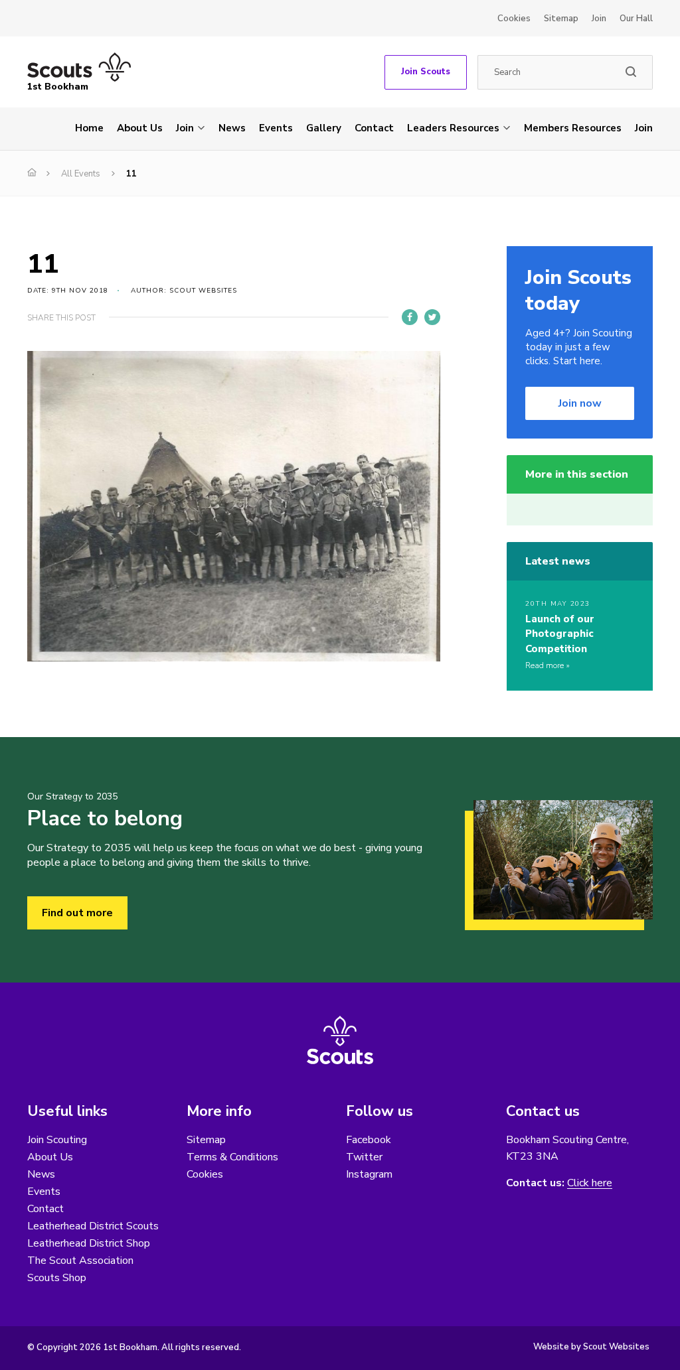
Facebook (368, 1139)
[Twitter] (432, 317)
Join (599, 19)
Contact (374, 128)
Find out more (77, 913)
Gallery (323, 128)
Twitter (364, 1157)
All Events (80, 174)
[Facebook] (410, 317)
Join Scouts (425, 72)
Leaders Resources (453, 128)
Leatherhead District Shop (88, 1243)
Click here (589, 1183)
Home (89, 128)
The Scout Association (80, 1260)
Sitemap (561, 19)
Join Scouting (57, 1139)
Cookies (514, 19)
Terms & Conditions (232, 1157)
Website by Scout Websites (591, 1347)
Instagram (369, 1174)
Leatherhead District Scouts (93, 1226)
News (232, 128)
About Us (140, 128)
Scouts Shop (56, 1277)
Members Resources (573, 128)
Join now (580, 403)
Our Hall (636, 19)
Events (276, 128)
